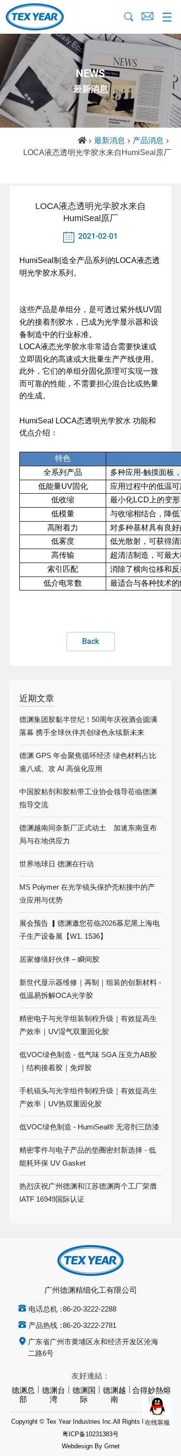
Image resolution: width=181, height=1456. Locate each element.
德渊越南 (114, 1395)
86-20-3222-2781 (89, 1326)
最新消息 (109, 141)
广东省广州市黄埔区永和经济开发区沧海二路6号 (93, 1348)
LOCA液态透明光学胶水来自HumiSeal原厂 (97, 153)
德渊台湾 (53, 1395)
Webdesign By (82, 1446)
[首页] (82, 141)
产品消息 (148, 141)
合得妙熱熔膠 (151, 1395)
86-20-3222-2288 (89, 1309)
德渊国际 (84, 1395)
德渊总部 (23, 1395)
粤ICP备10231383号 (90, 1434)
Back (90, 641)
